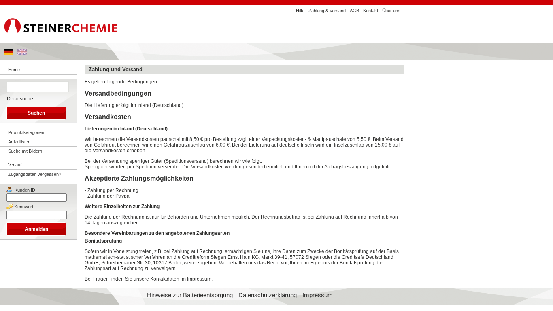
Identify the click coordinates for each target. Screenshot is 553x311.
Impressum (317, 295)
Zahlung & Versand (327, 10)
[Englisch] (22, 53)
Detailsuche (20, 99)
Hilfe (300, 10)
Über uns (391, 10)
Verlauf (14, 164)
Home (14, 69)
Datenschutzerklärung (267, 295)
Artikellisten (19, 141)
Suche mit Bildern (25, 151)
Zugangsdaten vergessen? (34, 174)
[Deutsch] (8, 53)
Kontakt (370, 10)
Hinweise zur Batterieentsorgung (190, 295)
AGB (354, 10)
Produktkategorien (26, 132)
